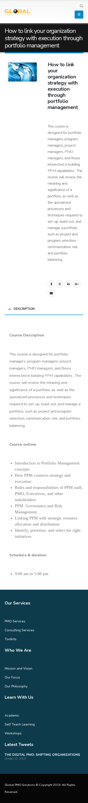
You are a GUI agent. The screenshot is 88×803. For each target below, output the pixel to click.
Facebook (51, 284)
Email (51, 293)
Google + (76, 284)
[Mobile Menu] (79, 15)
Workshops (13, 733)
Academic (12, 715)
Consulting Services (19, 630)
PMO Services (15, 621)
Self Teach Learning (20, 724)
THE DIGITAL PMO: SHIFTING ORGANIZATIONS (42, 754)
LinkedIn (68, 284)
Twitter (60, 284)
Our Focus (12, 677)
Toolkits (10, 639)
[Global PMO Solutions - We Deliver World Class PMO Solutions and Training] (18, 12)
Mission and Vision (18, 668)
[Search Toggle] (81, 6)
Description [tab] (24, 309)
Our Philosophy (16, 686)
